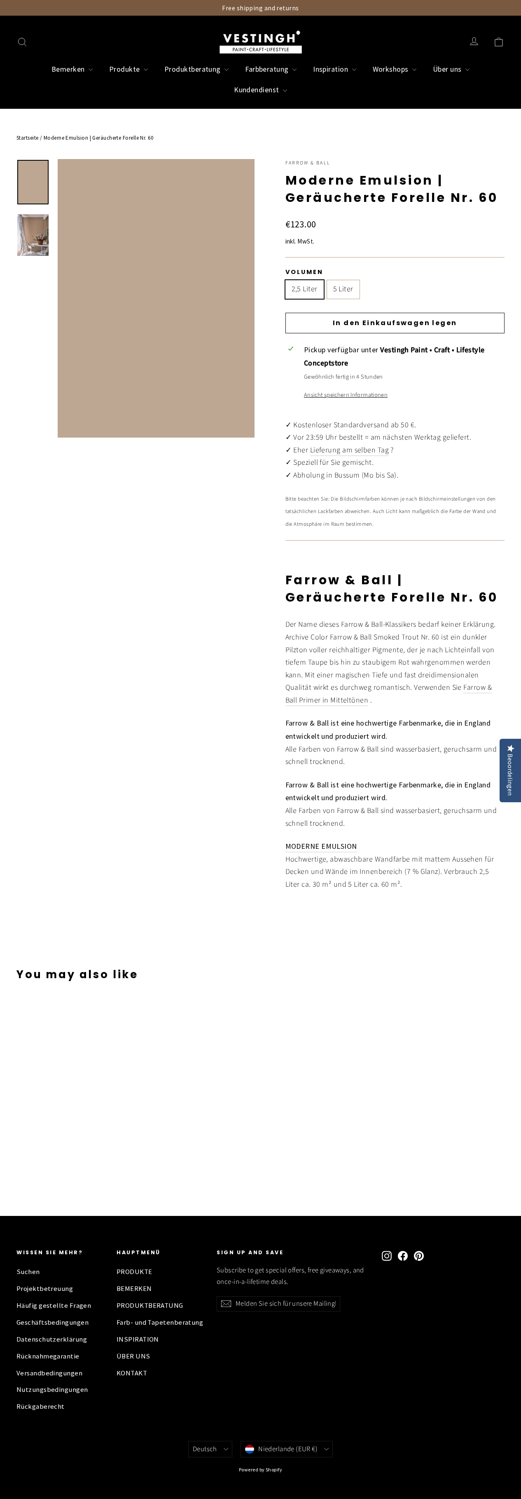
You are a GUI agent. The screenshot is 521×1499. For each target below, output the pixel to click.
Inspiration (331, 69)
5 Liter (343, 289)
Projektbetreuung (44, 1288)
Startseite (27, 137)
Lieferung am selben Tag (349, 450)
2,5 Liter (305, 289)
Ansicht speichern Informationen (346, 395)
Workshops (392, 69)
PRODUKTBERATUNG (150, 1305)
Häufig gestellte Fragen (53, 1305)
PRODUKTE (134, 1271)
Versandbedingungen (49, 1373)
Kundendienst (257, 89)
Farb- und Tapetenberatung (160, 1322)
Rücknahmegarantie (47, 1356)
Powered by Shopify (260, 1469)
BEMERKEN (134, 1288)
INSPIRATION (138, 1339)
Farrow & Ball (308, 162)
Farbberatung (267, 69)
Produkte (125, 69)
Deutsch (205, 1449)
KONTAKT (132, 1373)
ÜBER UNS (133, 1356)
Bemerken (68, 69)
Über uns (448, 69)
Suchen (28, 1271)
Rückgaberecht (40, 1406)
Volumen (304, 272)
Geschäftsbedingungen (52, 1322)
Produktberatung (193, 69)
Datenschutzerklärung (51, 1339)
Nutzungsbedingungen (52, 1389)
